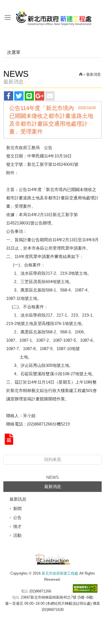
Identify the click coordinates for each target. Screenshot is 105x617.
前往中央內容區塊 (17, 5)
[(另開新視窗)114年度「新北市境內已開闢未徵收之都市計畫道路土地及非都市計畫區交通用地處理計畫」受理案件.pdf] (9, 439)
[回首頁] (81, 74)
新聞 (17, 508)
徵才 (17, 526)
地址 (15, 597)
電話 (24, 591)
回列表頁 (52, 459)
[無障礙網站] (85, 588)
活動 (17, 535)
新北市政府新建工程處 (54, 16)
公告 (17, 517)
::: (1, 5)
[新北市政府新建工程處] (52, 558)
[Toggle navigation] (7, 17)
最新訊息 (18, 499)
